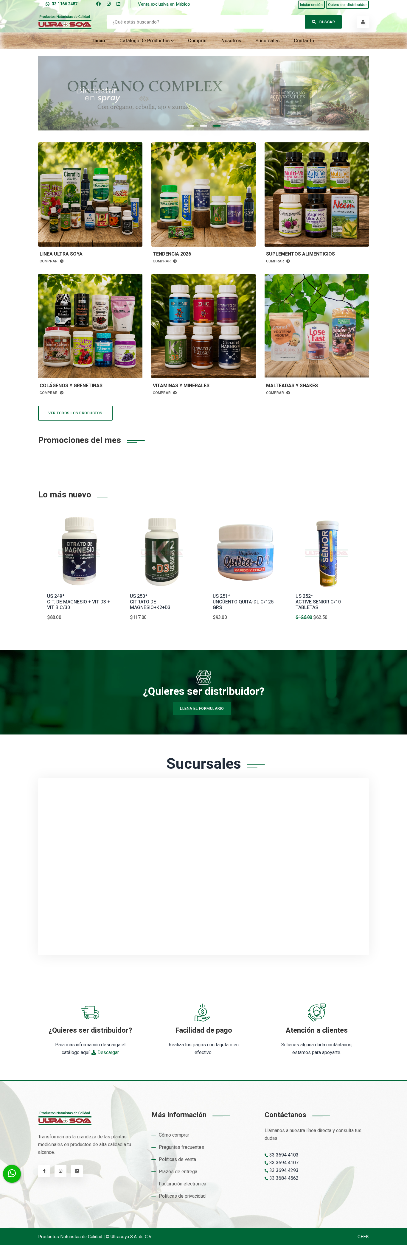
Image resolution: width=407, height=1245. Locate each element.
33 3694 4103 (283, 1155)
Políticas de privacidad (182, 1196)
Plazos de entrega (178, 1171)
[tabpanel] (203, 93)
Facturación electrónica (182, 1184)
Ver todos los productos (75, 413)
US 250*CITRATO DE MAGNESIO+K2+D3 (150, 602)
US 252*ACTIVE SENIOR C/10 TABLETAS (318, 602)
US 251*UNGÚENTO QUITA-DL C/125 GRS (243, 602)
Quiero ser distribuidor (347, 4)
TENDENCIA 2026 (172, 254)
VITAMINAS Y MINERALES (181, 386)
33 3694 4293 (283, 1170)
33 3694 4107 (283, 1162)
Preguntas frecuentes (181, 1147)
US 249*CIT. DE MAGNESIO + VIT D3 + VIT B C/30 (78, 602)
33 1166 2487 (64, 4)
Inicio (99, 40)
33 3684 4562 (283, 1178)
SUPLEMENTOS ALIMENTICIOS (300, 254)
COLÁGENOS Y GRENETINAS (71, 386)
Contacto (304, 40)
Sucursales (267, 40)
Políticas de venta (177, 1159)
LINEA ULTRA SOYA (61, 254)
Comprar (197, 40)
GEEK (363, 1236)
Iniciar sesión (311, 4)
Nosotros (231, 40)
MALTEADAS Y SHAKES (292, 386)
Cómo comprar (174, 1135)
